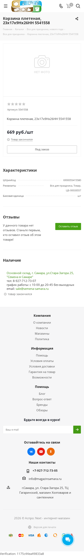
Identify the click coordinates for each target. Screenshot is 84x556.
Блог (42, 394)
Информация (42, 348)
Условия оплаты (42, 361)
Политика (42, 339)
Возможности (42, 377)
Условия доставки (42, 366)
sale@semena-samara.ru (32, 289)
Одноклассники (51, 452)
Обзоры (42, 410)
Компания (42, 315)
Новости (42, 328)
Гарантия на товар (42, 372)
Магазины (42, 333)
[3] (16, 104)
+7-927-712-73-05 (45, 470)
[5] (24, 104)
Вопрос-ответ (42, 399)
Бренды (42, 405)
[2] (13, 104)
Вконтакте (31, 452)
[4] (20, 104)
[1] (9, 104)
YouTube (41, 452)
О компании (42, 322)
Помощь (42, 355)
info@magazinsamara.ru (45, 479)
